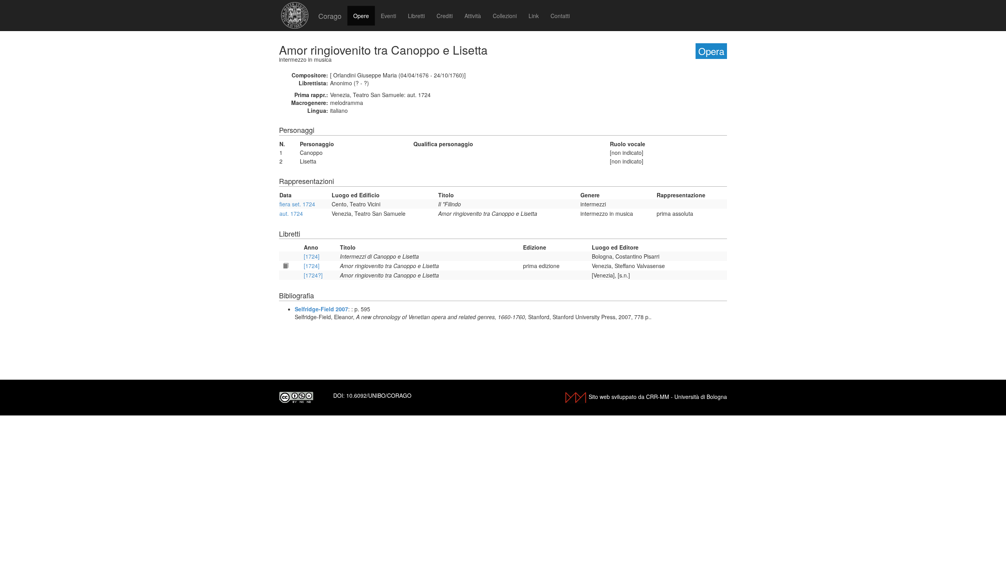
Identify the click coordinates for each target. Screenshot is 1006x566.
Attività (472, 16)
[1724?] (313, 275)
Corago (329, 16)
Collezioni (505, 16)
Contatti (560, 16)
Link (534, 16)
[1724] (311, 256)
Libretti (416, 16)
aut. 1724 (291, 213)
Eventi (388, 16)
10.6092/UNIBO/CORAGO (378, 395)
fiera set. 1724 (297, 204)
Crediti (445, 16)
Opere (361, 16)
